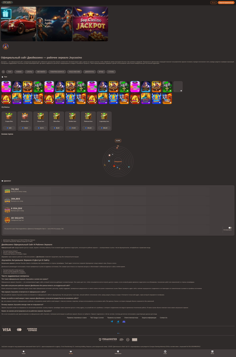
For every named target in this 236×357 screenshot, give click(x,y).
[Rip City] (38, 86)
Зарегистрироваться (226, 2)
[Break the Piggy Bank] (6, 98)
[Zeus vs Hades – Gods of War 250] (38, 98)
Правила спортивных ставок (77, 317)
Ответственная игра (131, 317)
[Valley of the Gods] (17, 98)
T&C (62, 228)
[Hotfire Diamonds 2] (178, 86)
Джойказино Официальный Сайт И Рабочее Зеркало (19, 240)
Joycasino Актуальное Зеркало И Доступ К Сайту (18, 241)
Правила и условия (114, 317)
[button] (58, 71)
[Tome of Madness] (17, 86)
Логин (214, 2)
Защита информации (149, 317)
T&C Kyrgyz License (97, 317)
